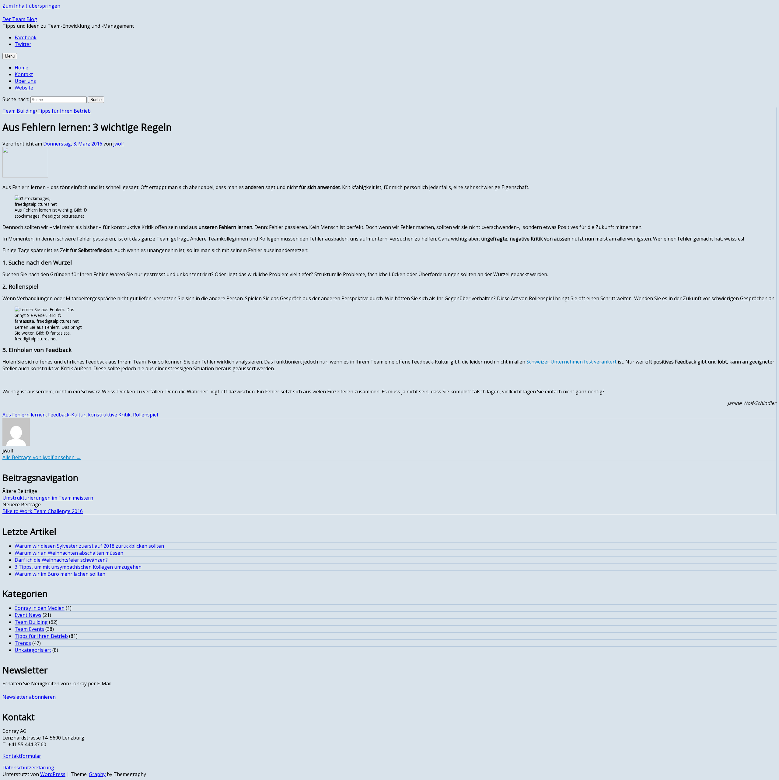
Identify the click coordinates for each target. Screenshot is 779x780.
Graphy (97, 774)
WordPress (52, 774)
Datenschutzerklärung (28, 767)
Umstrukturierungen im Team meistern (47, 497)
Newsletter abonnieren (29, 697)
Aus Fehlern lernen (24, 414)
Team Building (19, 110)
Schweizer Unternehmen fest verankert (571, 361)
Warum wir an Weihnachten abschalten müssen (69, 553)
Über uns (25, 81)
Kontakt (24, 74)
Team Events (29, 629)
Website (24, 87)
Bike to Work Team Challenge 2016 (42, 511)
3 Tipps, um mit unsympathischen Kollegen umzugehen (78, 567)
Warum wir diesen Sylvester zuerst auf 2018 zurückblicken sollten (89, 546)
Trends (23, 643)
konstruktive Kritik (109, 414)
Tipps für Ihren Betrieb (64, 110)
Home (21, 67)
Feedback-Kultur (67, 414)
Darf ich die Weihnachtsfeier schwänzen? (61, 560)
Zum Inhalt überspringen (31, 5)
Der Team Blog (19, 19)
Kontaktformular (21, 756)
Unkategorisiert (33, 650)
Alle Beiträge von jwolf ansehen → (41, 457)
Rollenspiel (145, 414)
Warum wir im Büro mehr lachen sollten (60, 574)
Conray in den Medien (40, 608)
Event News (28, 615)
